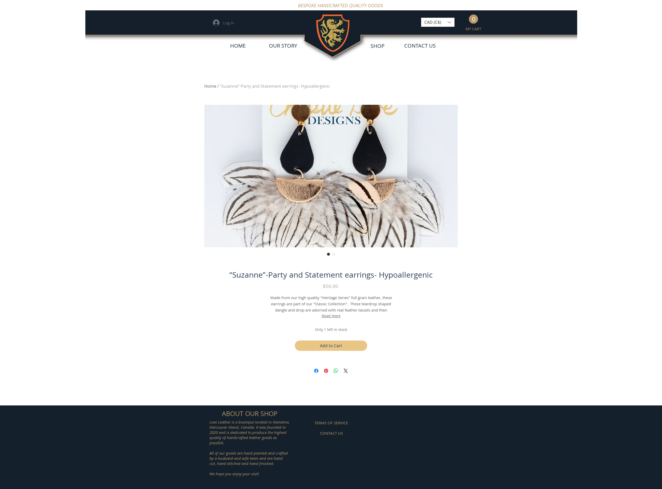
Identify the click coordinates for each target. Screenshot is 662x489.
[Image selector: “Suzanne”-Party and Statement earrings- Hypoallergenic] (328, 254)
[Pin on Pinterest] (326, 371)
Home (210, 86)
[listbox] (438, 22)
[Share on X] (346, 371)
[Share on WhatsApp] (336, 371)
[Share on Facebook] (316, 371)
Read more (331, 315)
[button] (438, 22)
